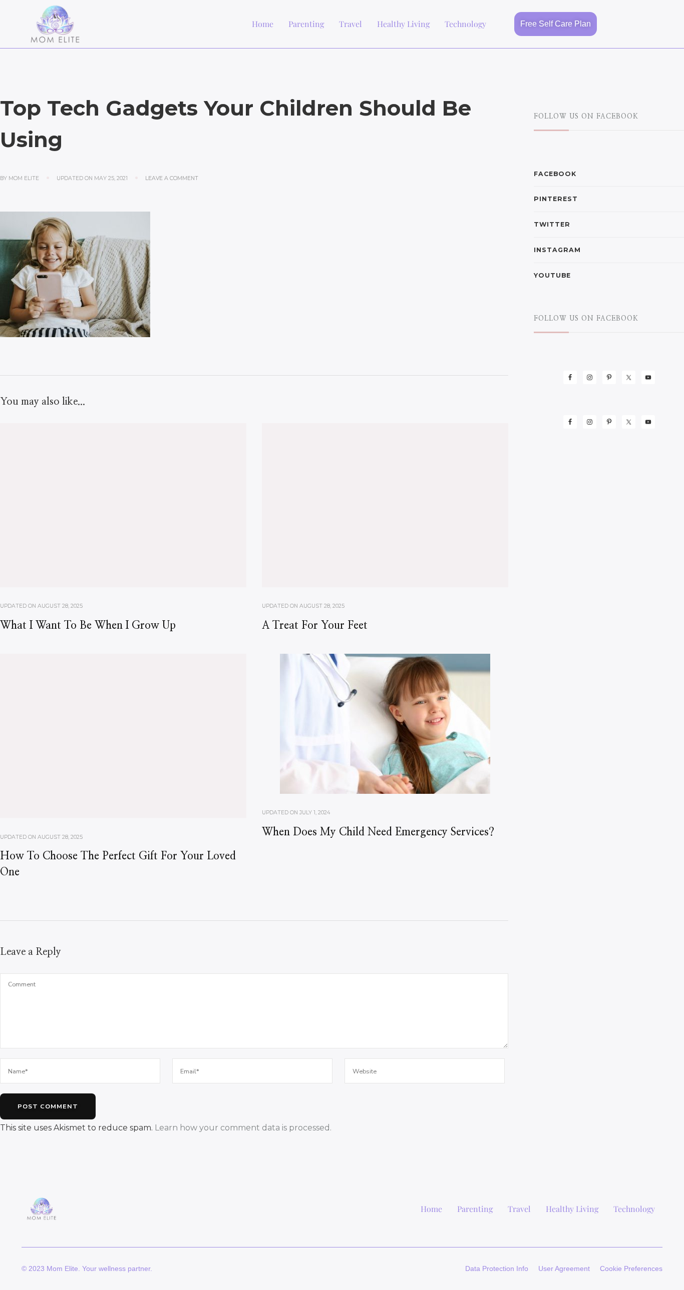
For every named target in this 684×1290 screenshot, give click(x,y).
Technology (465, 24)
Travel (350, 24)
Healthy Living (403, 24)
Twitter (552, 224)
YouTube (552, 275)
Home (262, 24)
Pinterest (556, 199)
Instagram (557, 250)
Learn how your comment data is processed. (243, 1127)
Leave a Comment (171, 178)
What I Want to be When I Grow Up (88, 625)
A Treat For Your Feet (315, 625)
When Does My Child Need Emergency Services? (378, 832)
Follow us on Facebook (586, 116)
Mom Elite (24, 178)
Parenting (306, 24)
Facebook (555, 174)
